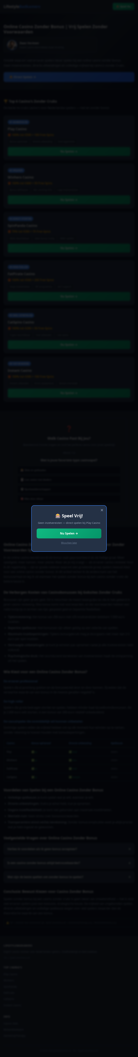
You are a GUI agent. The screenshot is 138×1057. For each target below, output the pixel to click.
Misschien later (69, 542)
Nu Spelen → (69, 533)
